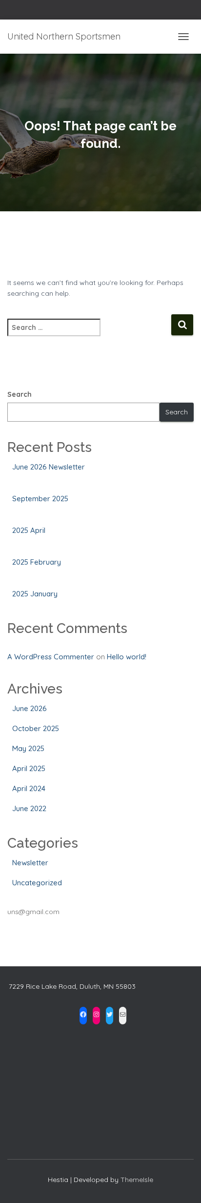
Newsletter (30, 862)
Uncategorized (37, 882)
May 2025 (28, 748)
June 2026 (29, 708)
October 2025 (35, 728)
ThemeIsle (137, 1179)
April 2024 (28, 788)
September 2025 (40, 498)
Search (19, 394)
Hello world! (126, 656)
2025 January (35, 593)
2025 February (36, 562)
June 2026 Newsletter (48, 466)
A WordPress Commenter (50, 656)
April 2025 (28, 768)
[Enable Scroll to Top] (181, 1183)
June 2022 (29, 808)
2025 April (28, 530)
